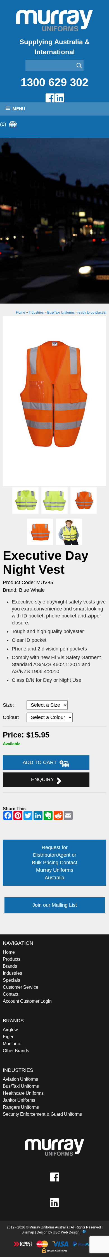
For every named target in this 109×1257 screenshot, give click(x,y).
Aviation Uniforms (20, 1079)
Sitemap (28, 1232)
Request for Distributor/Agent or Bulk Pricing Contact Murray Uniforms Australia (54, 862)
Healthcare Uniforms (23, 1093)
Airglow (10, 1029)
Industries (36, 312)
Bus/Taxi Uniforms (21, 1086)
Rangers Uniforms (21, 1107)
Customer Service (20, 987)
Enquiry (44, 779)
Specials (11, 980)
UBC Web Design (66, 1232)
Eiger (8, 1036)
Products (11, 959)
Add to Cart (41, 762)
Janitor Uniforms (19, 1100)
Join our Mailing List (54, 905)
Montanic (12, 1043)
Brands (10, 966)
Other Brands (16, 1050)
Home (20, 312)
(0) (4, 124)
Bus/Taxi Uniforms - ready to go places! (76, 312)
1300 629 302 (54, 82)
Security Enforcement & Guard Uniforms (42, 1114)
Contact (10, 994)
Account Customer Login (27, 1001)
